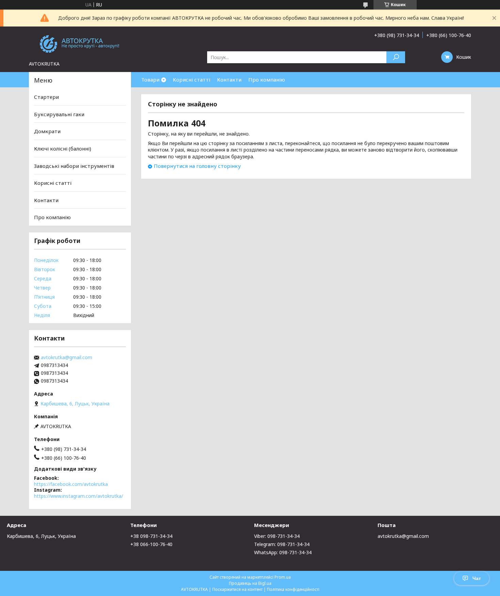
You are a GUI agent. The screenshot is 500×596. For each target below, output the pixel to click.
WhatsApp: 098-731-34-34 (283, 552)
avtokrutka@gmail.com (66, 357)
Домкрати (47, 131)
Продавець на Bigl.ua (250, 583)
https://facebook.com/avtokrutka (71, 484)
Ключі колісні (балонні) (62, 148)
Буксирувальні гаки (59, 114)
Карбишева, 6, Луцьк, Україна (41, 536)
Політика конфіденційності (293, 589)
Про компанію (266, 79)
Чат (476, 578)
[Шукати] (395, 57)
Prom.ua (282, 577)
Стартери (46, 96)
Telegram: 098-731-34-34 (282, 544)
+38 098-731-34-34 (151, 536)
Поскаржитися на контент (237, 589)
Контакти (229, 79)
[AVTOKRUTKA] (80, 43)
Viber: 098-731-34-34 (277, 536)
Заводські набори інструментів (74, 165)
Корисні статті (191, 79)
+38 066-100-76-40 (151, 544)
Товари (150, 79)
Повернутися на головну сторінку (197, 165)
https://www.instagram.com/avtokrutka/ (78, 496)
